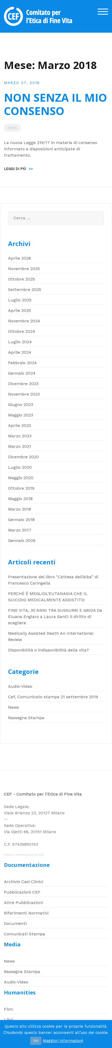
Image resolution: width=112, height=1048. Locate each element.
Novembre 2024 (24, 320)
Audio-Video (20, 686)
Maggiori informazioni (63, 1040)
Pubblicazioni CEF (22, 892)
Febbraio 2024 (22, 362)
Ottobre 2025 (21, 279)
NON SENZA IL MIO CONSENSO (55, 104)
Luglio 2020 (20, 467)
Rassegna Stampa (26, 717)
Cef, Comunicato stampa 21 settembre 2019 (53, 696)
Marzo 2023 (20, 435)
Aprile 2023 (19, 425)
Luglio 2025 (20, 299)
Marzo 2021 (19, 446)
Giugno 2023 (20, 404)
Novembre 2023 (24, 394)
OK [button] (35, 1041)
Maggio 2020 (20, 477)
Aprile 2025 (19, 310)
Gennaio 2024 (21, 373)
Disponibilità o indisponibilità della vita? (48, 650)
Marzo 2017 (19, 530)
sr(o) (40, 854)
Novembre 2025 (24, 268)
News (12, 128)
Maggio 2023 (20, 415)
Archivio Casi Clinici (23, 881)
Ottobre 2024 (21, 331)
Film (8, 1009)
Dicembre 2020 (23, 456)
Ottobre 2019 (21, 488)
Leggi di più (18, 169)
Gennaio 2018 (21, 519)
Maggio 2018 (20, 498)
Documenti (15, 923)
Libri (8, 1019)
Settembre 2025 (24, 289)
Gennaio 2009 (21, 540)
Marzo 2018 (19, 509)
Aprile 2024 (19, 352)
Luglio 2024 (20, 341)
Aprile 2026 (19, 258)
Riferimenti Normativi (26, 912)
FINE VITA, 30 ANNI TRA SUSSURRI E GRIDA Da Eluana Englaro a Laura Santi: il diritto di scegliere (55, 616)
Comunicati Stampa (24, 933)
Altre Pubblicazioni (23, 902)
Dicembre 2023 (23, 383)
